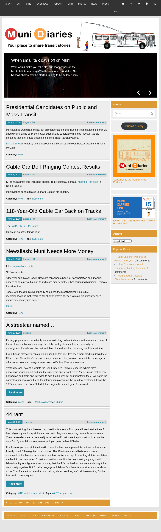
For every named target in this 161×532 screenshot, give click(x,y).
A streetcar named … (31, 323)
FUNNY (8, 4)
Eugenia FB (29, 120)
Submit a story (134, 123)
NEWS (94, 4)
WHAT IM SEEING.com (25, 223)
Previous (139, 90)
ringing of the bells (88, 179)
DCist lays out (14, 141)
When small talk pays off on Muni (40, 60)
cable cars (37, 196)
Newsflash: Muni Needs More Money (49, 249)
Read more (15, 390)
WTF (19, 4)
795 (19, 500)
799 (47, 500)
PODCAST (58, 4)
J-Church (58, 399)
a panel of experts (23, 264)
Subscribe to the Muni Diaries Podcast (129, 178)
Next (150, 90)
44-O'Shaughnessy (62, 490)
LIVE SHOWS (42, 4)
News (21, 152)
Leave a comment (96, 120)
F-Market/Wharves (42, 399)
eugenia (27, 330)
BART (70, 4)
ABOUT (117, 12)
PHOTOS (82, 4)
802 (57, 500)
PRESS (105, 4)
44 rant (14, 412)
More (9, 303)
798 (40, 500)
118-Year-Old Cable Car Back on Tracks (53, 209)
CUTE (28, 4)
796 (26, 500)
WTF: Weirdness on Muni (31, 490)
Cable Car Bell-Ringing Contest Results (53, 164)
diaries (21, 399)
